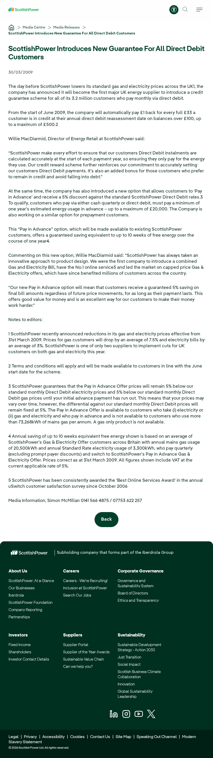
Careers (71, 571)
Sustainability (131, 635)
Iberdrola (16, 595)
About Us (18, 571)
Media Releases (67, 27)
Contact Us (100, 737)
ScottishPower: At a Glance (31, 581)
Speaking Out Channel (157, 737)
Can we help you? (78, 667)
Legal (13, 737)
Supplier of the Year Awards (86, 652)
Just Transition (129, 657)
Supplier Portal (75, 645)
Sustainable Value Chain (83, 659)
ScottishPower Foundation (30, 603)
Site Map (123, 737)
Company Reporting (25, 610)
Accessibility (53, 737)
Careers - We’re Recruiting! (85, 581)
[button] (185, 9)
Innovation (126, 684)
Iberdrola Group (158, 553)
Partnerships (19, 617)
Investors (18, 635)
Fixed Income (20, 645)
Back (106, 519)
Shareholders (20, 652)
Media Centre (34, 27)
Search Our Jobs (77, 595)
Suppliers (72, 635)
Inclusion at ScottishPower (85, 588)
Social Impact (129, 665)
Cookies (77, 737)
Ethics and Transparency (138, 601)
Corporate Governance (141, 571)
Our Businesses (22, 588)
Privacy (30, 737)
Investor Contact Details (29, 659)
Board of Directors (133, 593)
